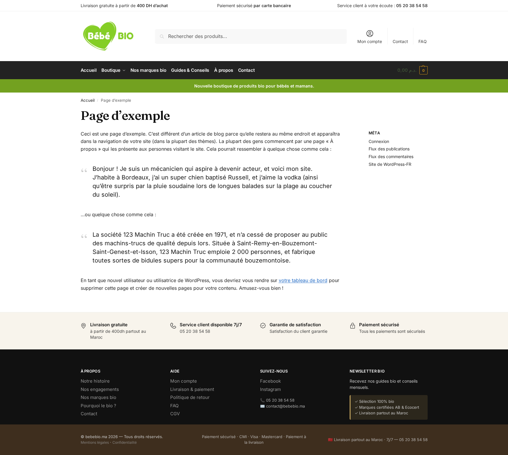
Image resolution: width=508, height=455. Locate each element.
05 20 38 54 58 (412, 5)
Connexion (379, 141)
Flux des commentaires (391, 156)
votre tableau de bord (303, 280)
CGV (175, 413)
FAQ (422, 41)
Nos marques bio (98, 397)
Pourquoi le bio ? (98, 405)
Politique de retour (190, 397)
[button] (412, 70)
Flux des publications (389, 148)
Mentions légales (95, 442)
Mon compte (369, 41)
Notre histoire (95, 381)
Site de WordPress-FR (390, 164)
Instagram (270, 389)
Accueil (88, 100)
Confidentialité (124, 442)
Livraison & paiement (192, 389)
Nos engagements (100, 389)
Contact (400, 41)
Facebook (270, 381)
